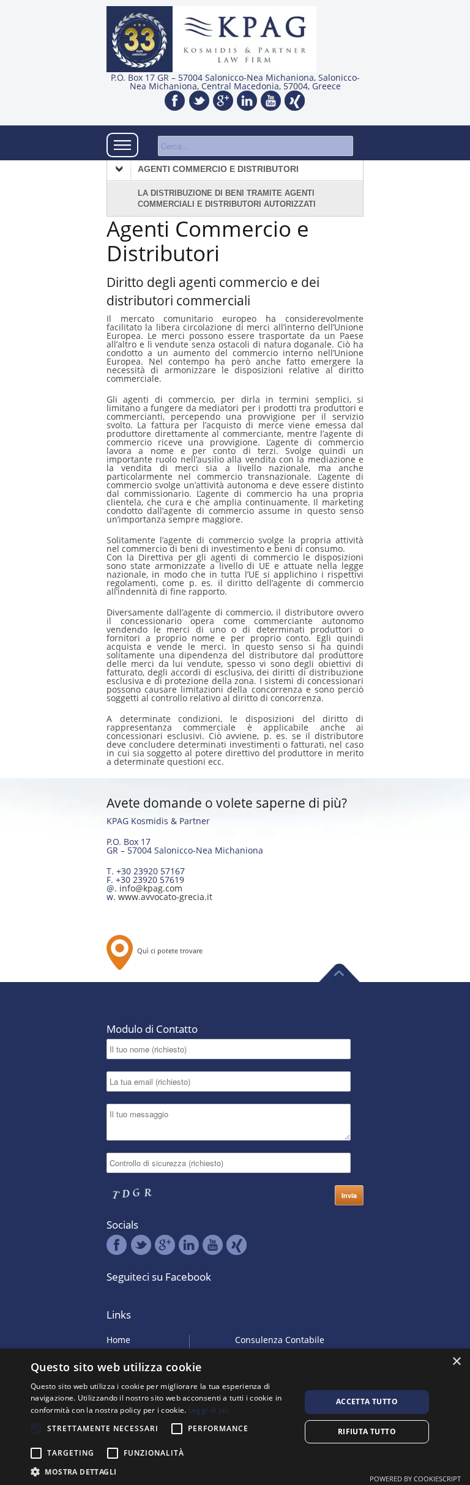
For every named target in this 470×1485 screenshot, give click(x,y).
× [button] (456, 1361)
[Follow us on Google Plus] (223, 101)
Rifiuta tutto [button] (367, 1431)
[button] (162, 1470)
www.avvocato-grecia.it (165, 897)
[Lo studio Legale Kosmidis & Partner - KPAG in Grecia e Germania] (244, 39)
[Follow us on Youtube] (271, 101)
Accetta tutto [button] (367, 1401)
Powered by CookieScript (415, 1478)
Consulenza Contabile (279, 1339)
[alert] (235, 1417)
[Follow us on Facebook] (175, 101)
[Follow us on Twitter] (199, 101)
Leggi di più (208, 1410)
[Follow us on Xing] (294, 101)
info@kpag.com (150, 888)
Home (118, 1339)
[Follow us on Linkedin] (247, 101)
